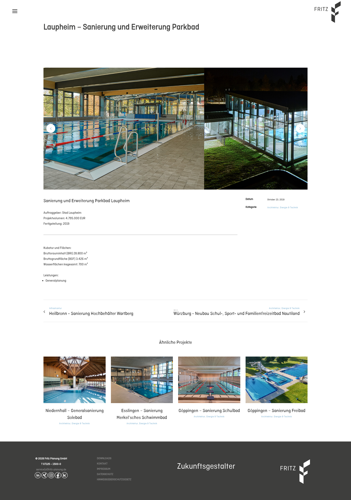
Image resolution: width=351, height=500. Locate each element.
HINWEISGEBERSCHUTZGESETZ (114, 479)
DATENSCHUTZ (105, 474)
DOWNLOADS (104, 458)
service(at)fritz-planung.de (51, 469)
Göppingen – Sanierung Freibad (276, 410)
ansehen (74, 379)
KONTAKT (102, 463)
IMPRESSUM (103, 468)
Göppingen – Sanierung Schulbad (209, 410)
